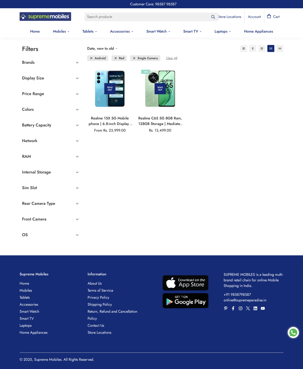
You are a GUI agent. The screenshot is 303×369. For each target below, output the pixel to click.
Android (100, 58)
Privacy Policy (98, 297)
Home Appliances (258, 31)
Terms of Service (100, 290)
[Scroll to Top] (295, 346)
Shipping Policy (100, 304)
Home (35, 31)
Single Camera (147, 58)
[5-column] (279, 48)
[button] (273, 16)
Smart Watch (156, 31)
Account (254, 16)
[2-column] (252, 48)
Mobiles (59, 31)
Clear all (171, 58)
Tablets (88, 31)
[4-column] (270, 48)
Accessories (120, 31)
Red (121, 58)
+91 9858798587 (237, 294)
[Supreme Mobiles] (45, 17)
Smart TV (190, 31)
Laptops (221, 31)
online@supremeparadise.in (245, 300)
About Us (95, 283)
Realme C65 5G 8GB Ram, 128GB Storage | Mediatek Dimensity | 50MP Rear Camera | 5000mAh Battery (160, 121)
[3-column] (261, 48)
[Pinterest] (226, 308)
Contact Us (96, 325)
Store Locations (99, 332)
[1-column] (243, 48)
